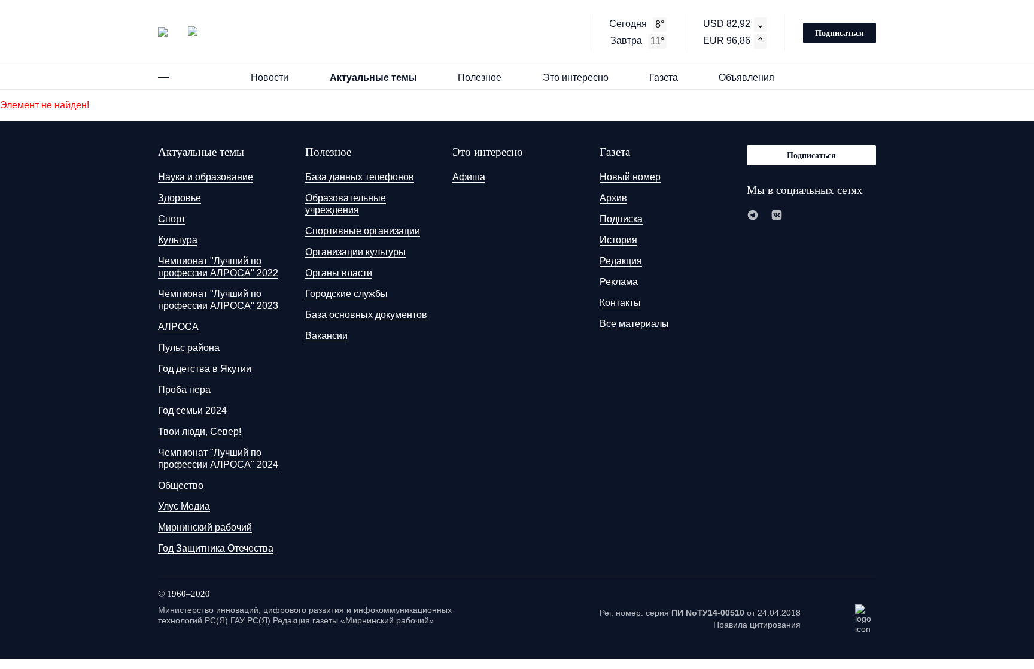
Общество (180, 485)
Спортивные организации (362, 231)
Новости (269, 77)
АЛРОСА (178, 327)
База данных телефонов (359, 177)
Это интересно (576, 77)
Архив (613, 198)
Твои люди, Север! (199, 431)
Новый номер (630, 177)
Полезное (479, 77)
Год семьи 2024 (192, 410)
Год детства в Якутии (204, 369)
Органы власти (338, 273)
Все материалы (634, 324)
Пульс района (189, 348)
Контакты (620, 303)
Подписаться (839, 32)
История (618, 240)
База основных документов (366, 315)
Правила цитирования (757, 624)
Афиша (468, 177)
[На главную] (177, 32)
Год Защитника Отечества (215, 548)
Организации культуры (355, 252)
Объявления (746, 77)
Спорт (171, 219)
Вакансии (326, 336)
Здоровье (179, 198)
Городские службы (346, 294)
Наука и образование (205, 177)
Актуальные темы (373, 77)
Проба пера (184, 390)
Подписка (621, 219)
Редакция (621, 261)
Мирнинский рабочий (205, 527)
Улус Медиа (184, 506)
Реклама (619, 282)
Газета (663, 77)
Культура (177, 240)
